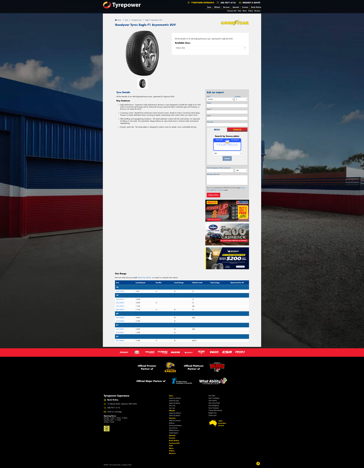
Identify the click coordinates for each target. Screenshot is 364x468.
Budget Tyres (212, 413)
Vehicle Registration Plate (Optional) (218, 168)
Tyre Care (172, 406)
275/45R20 (120, 321)
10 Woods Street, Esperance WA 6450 (122, 404)
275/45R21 (120, 333)
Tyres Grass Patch (214, 403)
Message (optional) (213, 174)
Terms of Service (219, 190)
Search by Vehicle (175, 398)
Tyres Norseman (213, 408)
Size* (208, 97)
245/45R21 (120, 329)
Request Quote (213, 195)
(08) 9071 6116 (228, 2)
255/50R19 (120, 303)
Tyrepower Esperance (202, 2)
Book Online (256, 7)
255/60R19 (120, 306)
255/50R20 (120, 318)
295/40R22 (120, 341)
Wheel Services (174, 430)
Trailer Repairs (173, 433)
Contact (245, 7)
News (245, 11)
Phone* (209, 109)
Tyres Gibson (212, 401)
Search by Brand (174, 403)
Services (226, 7)
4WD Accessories (175, 421)
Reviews (257, 11)
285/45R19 (120, 310)
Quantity (238, 97)
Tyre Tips (172, 408)
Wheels (217, 7)
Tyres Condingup (213, 398)
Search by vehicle (144, 277)
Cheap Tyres (212, 415)
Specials (236, 7)
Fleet (239, 11)
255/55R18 (120, 291)
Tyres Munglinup (213, 405)
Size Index (211, 396)
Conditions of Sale (126, 465)
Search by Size (174, 401)
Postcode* (210, 122)
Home (119, 20)
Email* (209, 116)
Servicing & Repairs (175, 425)
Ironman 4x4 (231, 11)
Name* (209, 103)
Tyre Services (173, 428)
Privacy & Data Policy (115, 465)
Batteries (171, 423)
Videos (250, 11)
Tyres (209, 7)
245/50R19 (120, 299)
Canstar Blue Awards (215, 410)
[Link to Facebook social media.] (258, 463)
